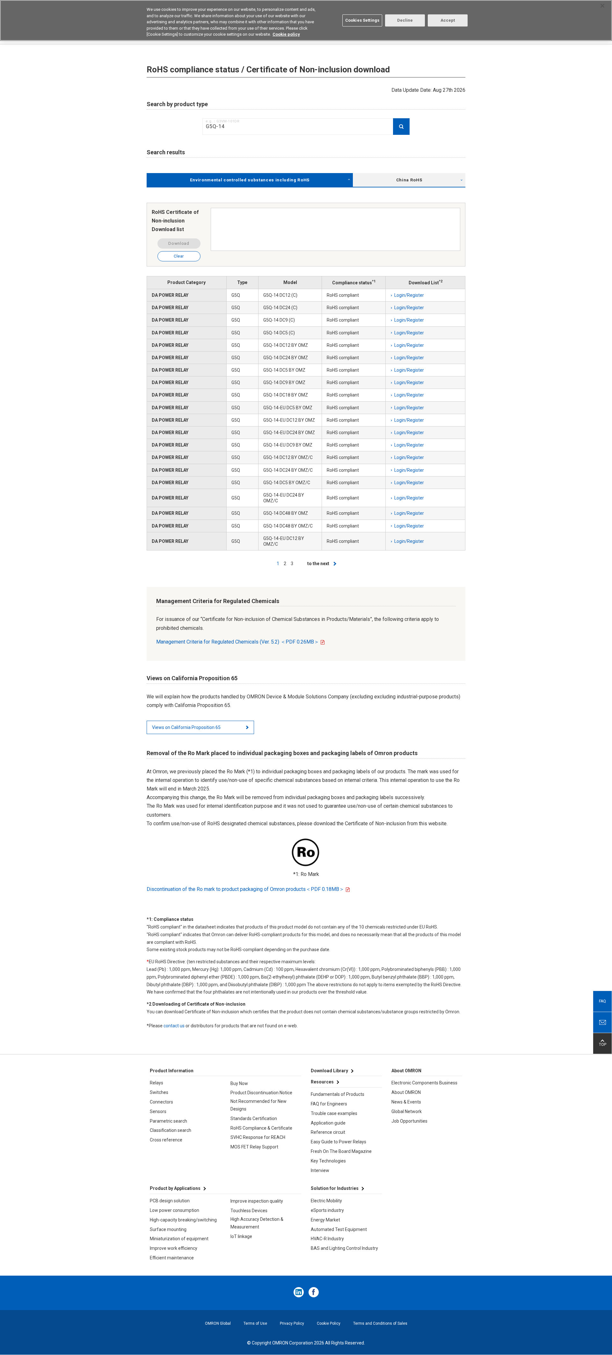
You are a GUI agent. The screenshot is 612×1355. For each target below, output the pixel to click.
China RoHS (409, 180)
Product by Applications (175, 1188)
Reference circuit (328, 1132)
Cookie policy (286, 34)
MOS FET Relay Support (254, 1146)
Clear (179, 256)
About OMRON (406, 1092)
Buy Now (239, 1083)
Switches (159, 1092)
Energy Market (325, 1219)
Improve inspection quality (256, 1201)
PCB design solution (170, 1200)
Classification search (170, 1130)
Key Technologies (328, 1160)
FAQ (602, 1001)
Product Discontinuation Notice (261, 1092)
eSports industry (327, 1210)
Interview (320, 1170)
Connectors (161, 1101)
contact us (174, 1025)
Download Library (329, 1070)
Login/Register (409, 295)
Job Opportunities (409, 1121)
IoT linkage (241, 1236)
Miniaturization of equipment (179, 1238)
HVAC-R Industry (327, 1238)
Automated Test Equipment (339, 1229)
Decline (405, 20)
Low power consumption (174, 1210)
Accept (448, 20)
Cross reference (166, 1139)
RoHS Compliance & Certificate (261, 1128)
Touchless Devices (248, 1210)
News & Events (406, 1101)
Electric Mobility (326, 1200)
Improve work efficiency (173, 1248)
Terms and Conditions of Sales (380, 1323)
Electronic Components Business (424, 1082)
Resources (322, 1081)
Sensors (158, 1111)
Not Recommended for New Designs (258, 1105)
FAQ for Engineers (329, 1103)
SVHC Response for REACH (257, 1137)
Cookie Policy (328, 1323)
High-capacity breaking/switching (183, 1219)
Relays (156, 1082)
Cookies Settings (362, 20)
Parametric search (168, 1121)
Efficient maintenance (172, 1257)
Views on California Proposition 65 (186, 727)
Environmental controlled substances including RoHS (250, 180)
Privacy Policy (292, 1323)
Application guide (328, 1123)
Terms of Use (255, 1323)
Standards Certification (253, 1118)
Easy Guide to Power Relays (338, 1141)
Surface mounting (168, 1229)
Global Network (406, 1111)
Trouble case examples (334, 1113)
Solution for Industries (335, 1188)
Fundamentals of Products (337, 1094)
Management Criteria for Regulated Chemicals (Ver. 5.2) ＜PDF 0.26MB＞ (237, 642)
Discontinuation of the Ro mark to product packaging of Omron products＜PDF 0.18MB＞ (245, 889)
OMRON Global (218, 1323)
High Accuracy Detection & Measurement (256, 1223)
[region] (306, 20)
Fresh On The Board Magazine (341, 1151)
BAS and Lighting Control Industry (344, 1248)
